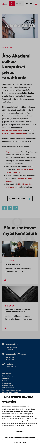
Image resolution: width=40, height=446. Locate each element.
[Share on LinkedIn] (10, 208)
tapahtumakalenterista (12, 131)
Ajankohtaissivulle (17, 199)
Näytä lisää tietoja (20, 442)
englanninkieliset (18, 134)
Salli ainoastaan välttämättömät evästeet (20, 437)
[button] (15, 208)
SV (27, 4)
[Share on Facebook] (4, 208)
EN (31, 4)
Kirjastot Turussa (13, 152)
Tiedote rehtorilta (12, 264)
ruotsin (5, 134)
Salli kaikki (20, 431)
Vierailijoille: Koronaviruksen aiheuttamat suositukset (17, 311)
